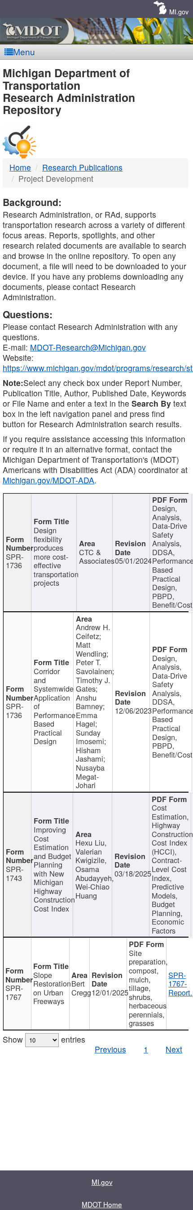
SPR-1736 (14, 561)
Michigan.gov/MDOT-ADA (48, 480)
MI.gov (179, 11)
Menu (24, 51)
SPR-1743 (14, 873)
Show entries (44, 1039)
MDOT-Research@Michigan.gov (88, 347)
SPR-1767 (14, 992)
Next (174, 1049)
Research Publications (82, 167)
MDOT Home (102, 1204)
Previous (110, 1049)
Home (20, 167)
